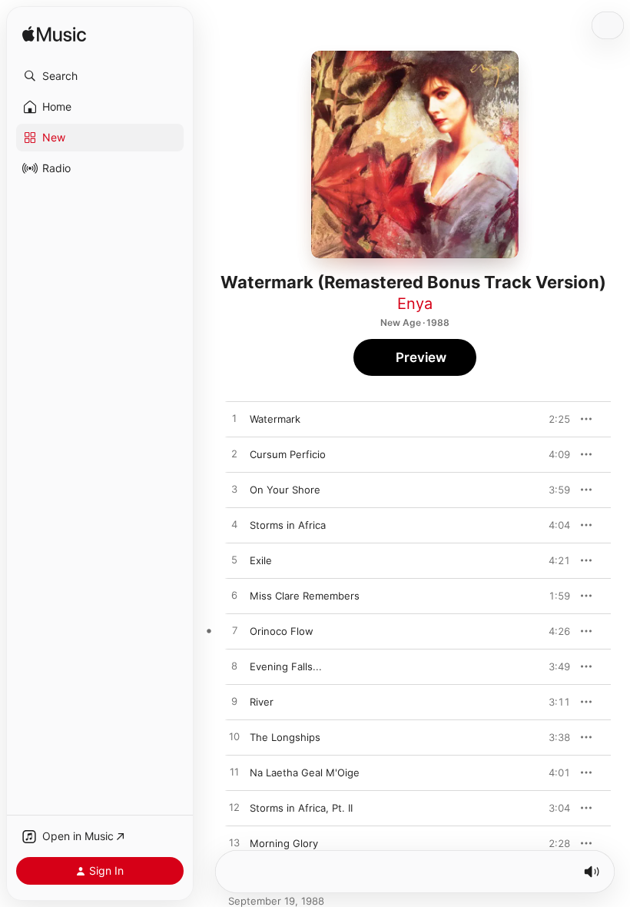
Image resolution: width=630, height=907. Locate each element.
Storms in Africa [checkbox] (288, 525)
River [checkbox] (262, 702)
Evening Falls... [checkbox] (286, 666)
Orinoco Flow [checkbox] (281, 631)
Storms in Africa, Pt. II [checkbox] (301, 808)
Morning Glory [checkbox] (284, 843)
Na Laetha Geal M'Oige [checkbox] (305, 772)
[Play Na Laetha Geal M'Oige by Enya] (234, 772)
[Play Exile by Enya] (234, 560)
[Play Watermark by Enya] (234, 419)
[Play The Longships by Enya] (234, 737)
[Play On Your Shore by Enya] (234, 490)
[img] (54, 35)
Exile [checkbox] (261, 560)
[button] (100, 76)
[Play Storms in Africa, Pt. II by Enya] (234, 808)
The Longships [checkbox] (285, 737)
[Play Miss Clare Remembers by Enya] (234, 596)
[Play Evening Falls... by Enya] (234, 666)
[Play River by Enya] (234, 702)
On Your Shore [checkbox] (285, 489)
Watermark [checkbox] (275, 419)
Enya (415, 303)
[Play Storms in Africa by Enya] (234, 525)
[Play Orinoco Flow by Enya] (234, 631)
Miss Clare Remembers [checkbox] (305, 596)
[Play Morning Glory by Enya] (234, 843)
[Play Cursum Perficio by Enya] (234, 454)
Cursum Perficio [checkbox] (288, 454)
